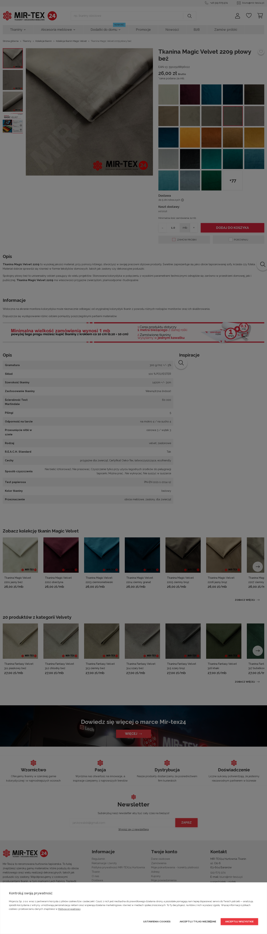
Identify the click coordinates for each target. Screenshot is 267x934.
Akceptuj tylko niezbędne (198, 921)
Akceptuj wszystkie (239, 921)
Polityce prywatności (69, 909)
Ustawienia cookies (157, 921)
